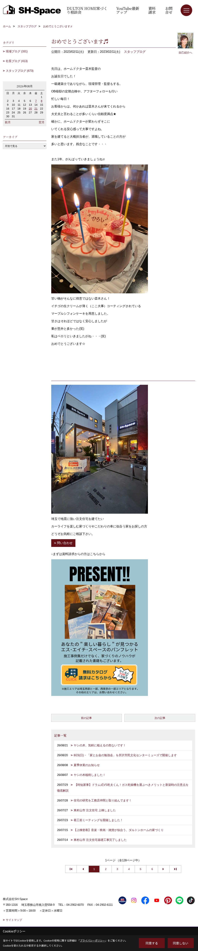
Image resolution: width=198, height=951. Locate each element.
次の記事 (159, 717)
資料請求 (152, 10)
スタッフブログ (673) (19, 70)
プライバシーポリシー (92, 940)
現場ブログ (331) (17, 51)
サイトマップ (14, 919)
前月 (8, 122)
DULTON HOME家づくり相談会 (87, 10)
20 (30, 108)
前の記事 (86, 717)
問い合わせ (65, 543)
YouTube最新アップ (127, 10)
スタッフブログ (135, 51)
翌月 (41, 122)
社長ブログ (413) (17, 61)
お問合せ (168, 10)
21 (36, 108)
